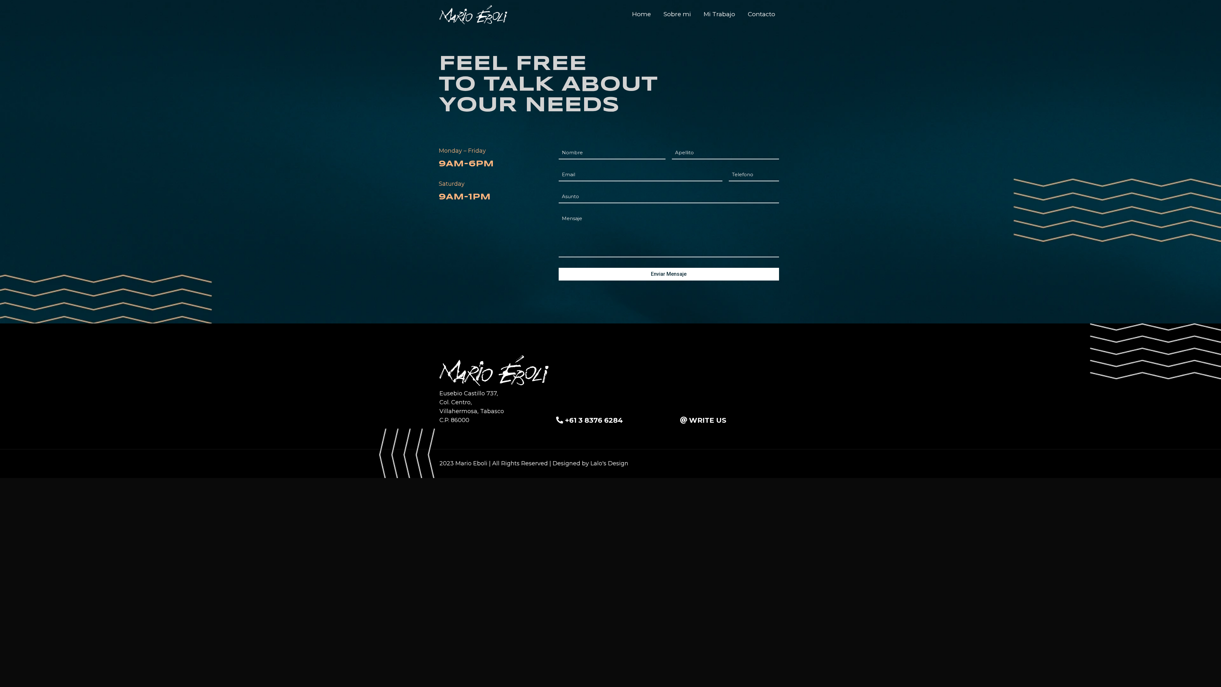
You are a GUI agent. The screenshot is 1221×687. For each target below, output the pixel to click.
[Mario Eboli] (473, 14)
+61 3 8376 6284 (594, 420)
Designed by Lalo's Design (590, 463)
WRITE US (707, 420)
